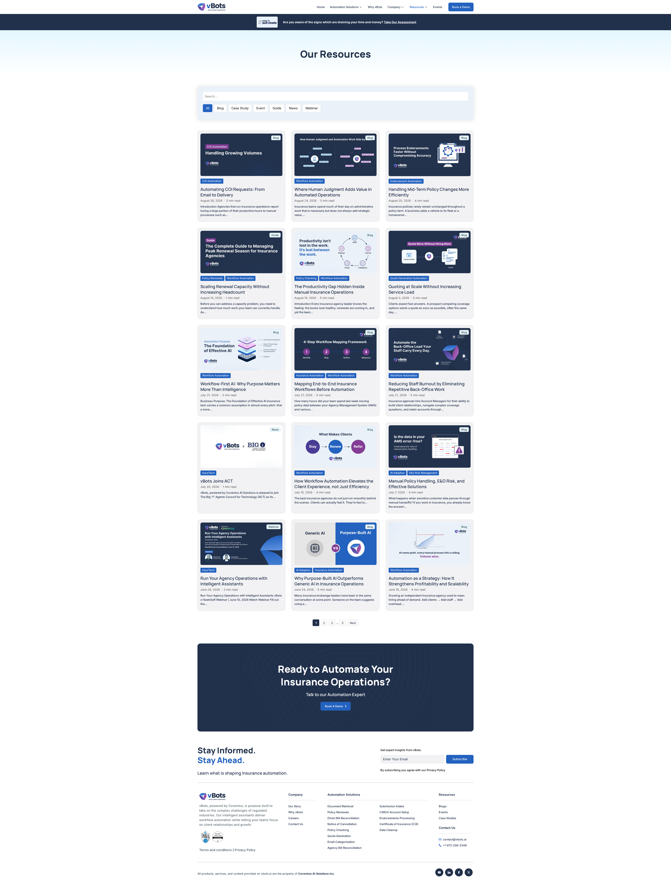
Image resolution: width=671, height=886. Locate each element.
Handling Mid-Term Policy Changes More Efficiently (429, 192)
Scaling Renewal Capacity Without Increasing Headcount (234, 289)
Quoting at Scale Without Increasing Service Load (425, 289)
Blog (220, 108)
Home (321, 7)
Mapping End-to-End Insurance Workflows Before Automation (325, 386)
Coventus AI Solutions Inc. (316, 873)
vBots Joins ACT (216, 481)
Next (353, 623)
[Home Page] (211, 7)
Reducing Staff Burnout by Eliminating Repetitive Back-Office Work (427, 386)
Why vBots (375, 7)
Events (437, 7)
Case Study (240, 108)
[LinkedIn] (449, 872)
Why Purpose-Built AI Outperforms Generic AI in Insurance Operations (329, 581)
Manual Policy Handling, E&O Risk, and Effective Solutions (427, 483)
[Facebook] (459, 872)
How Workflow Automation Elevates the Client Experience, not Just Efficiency (333, 483)
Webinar (311, 108)
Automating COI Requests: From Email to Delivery (232, 192)
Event (260, 108)
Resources (417, 7)
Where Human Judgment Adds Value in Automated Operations (333, 192)
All (207, 108)
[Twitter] (469, 872)
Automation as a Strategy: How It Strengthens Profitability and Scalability (429, 581)
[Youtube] (439, 872)
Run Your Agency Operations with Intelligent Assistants (233, 581)
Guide (277, 108)
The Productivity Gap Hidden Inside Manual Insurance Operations (329, 289)
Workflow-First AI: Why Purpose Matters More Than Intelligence (240, 386)
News (293, 108)
